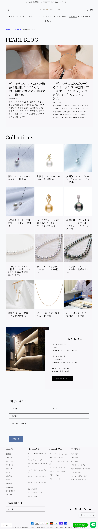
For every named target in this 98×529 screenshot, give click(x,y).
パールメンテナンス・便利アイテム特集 (77, 314)
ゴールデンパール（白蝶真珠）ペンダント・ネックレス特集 (48, 223)
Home (8, 29)
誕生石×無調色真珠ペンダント (37, 454)
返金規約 (74, 457)
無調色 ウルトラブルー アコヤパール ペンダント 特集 (77, 179)
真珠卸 (8, 480)
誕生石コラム (10, 469)
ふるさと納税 (32, 496)
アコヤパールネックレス (58, 454)
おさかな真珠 (32, 489)
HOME (8, 454)
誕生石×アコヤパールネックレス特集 (19, 178)
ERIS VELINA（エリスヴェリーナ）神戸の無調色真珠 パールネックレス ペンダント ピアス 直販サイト (45, 527)
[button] (8, 9)
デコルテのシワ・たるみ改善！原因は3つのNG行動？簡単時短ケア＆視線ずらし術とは (27, 89)
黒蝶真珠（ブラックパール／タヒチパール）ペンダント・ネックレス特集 (77, 224)
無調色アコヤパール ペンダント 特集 (48, 178)
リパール (9, 472)
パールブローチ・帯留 (57, 471)
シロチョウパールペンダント (37, 471)
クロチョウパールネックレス (59, 462)
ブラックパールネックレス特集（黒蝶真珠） (77, 268)
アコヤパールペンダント (36, 460)
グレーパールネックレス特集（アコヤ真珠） (48, 268)
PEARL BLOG (16, 29)
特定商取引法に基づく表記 (80, 469)
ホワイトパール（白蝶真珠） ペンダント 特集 (20, 222)
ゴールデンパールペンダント (36, 477)
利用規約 (74, 454)
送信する (15, 439)
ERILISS (9, 494)
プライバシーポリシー (79, 465)
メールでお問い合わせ (79, 476)
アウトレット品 (55, 479)
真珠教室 (9, 476)
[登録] (42, 509)
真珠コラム (9, 461)
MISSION (9, 487)
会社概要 (9, 483)
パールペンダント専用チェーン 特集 (48, 314)
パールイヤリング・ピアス (58, 467)
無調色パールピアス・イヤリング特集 (19, 314)
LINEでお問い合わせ (79, 480)
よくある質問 (76, 472)
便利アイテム (54, 475)
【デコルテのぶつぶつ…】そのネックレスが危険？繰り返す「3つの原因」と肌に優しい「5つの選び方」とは (71, 91)
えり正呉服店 (10, 491)
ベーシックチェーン (34, 492)
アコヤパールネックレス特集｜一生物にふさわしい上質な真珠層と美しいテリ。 (19, 270)
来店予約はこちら (62, 378)
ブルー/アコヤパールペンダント (37, 464)
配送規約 (74, 461)
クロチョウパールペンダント (37, 483)
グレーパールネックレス (58, 457)
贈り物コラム (10, 465)
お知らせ (9, 457)
